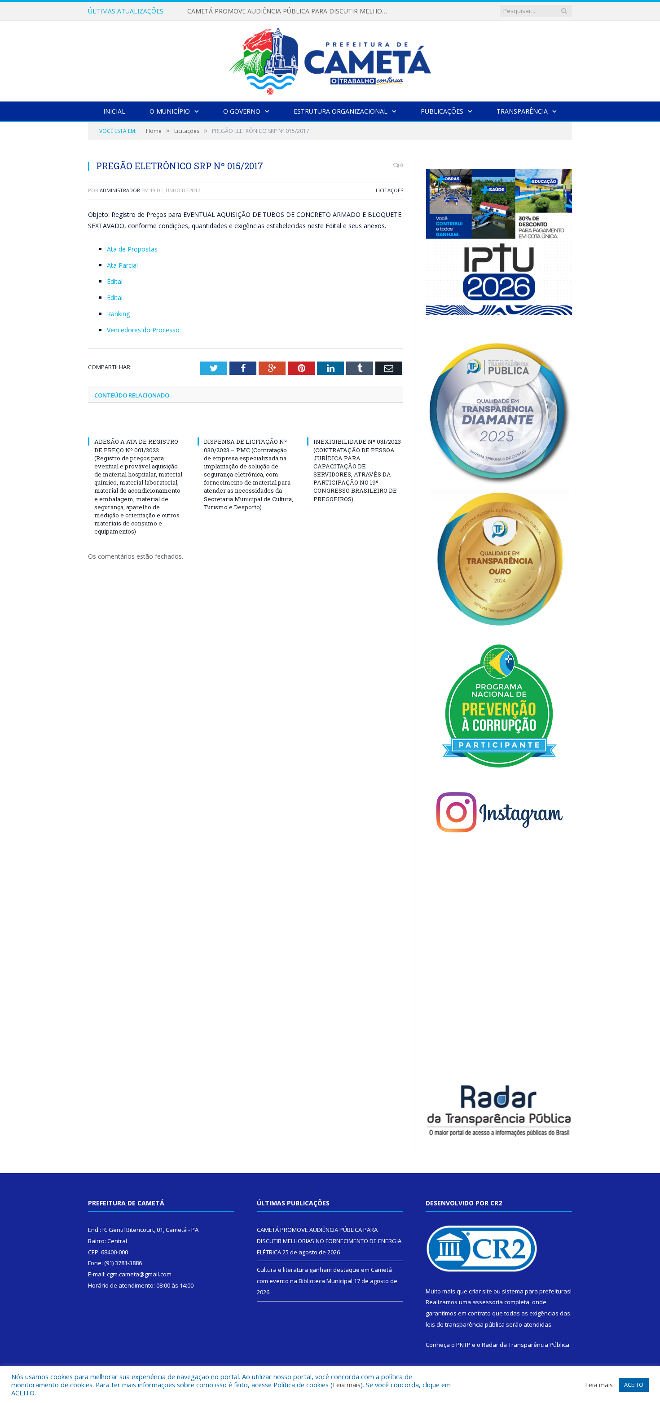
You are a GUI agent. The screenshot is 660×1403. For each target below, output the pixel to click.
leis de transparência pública (465, 1324)
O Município (170, 111)
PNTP (463, 1345)
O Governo (241, 111)
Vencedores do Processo (143, 330)
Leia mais (347, 1385)
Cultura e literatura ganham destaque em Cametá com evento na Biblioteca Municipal (290, 11)
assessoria (487, 1302)
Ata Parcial (122, 265)
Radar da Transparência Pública (525, 1345)
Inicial (114, 111)
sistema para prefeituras (536, 1291)
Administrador (120, 190)
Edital (115, 281)
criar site (480, 1291)
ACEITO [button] (633, 1385)
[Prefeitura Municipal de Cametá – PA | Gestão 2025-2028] (330, 59)
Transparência (522, 111)
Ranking (118, 313)
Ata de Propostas (132, 249)
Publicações (442, 111)
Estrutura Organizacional (340, 111)
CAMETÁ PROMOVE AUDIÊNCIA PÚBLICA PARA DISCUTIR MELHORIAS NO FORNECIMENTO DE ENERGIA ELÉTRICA (329, 1241)
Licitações (389, 190)
